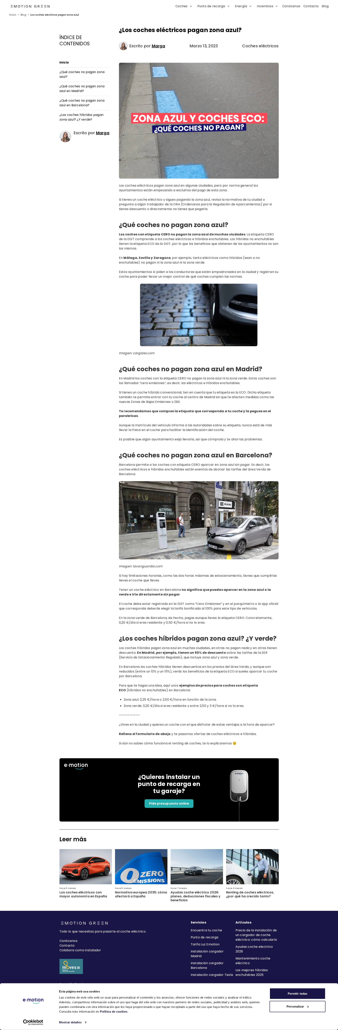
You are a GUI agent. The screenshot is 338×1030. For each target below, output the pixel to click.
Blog (23, 14)
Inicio (12, 14)
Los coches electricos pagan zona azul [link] (55, 14)
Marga (158, 46)
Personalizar (295, 1006)
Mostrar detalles (70, 1022)
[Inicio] (21, 6)
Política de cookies (114, 1011)
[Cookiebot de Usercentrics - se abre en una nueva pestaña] (33, 1022)
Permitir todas (297, 993)
